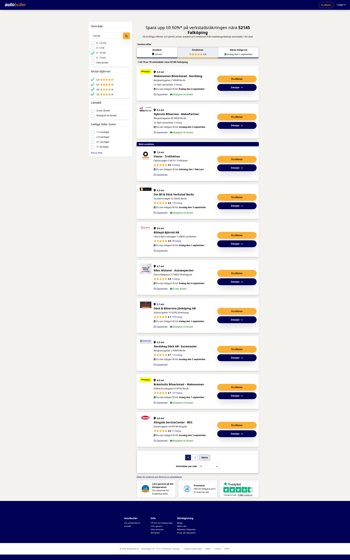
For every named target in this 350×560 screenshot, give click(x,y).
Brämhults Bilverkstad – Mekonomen (179, 384)
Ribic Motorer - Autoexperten (173, 270)
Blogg (180, 523)
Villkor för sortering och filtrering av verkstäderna (159, 477)
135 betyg (177, 202)
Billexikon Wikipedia (186, 529)
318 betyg (177, 316)
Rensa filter (97, 152)
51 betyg (176, 430)
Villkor (208, 548)
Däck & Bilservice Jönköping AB (175, 308)
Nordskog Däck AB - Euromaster (175, 346)
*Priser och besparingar (162, 523)
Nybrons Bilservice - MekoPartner (176, 114)
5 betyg (176, 278)
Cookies (217, 548)
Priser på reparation (186, 532)
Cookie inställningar (193, 548)
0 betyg (178, 84)
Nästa (204, 457)
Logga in (341, 4)
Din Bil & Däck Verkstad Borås (174, 194)
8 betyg (176, 164)
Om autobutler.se (132, 523)
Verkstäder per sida (186, 466)
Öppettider (162, 94)
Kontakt (127, 526)
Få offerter (326, 5)
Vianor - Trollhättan (167, 156)
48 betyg (176, 240)
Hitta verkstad (157, 529)
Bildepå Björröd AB (166, 232)
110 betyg (177, 354)
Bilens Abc (182, 526)
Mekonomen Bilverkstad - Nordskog (178, 76)
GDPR (226, 548)
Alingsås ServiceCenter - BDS (173, 422)
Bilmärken (155, 532)
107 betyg (177, 392)
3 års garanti (156, 526)
